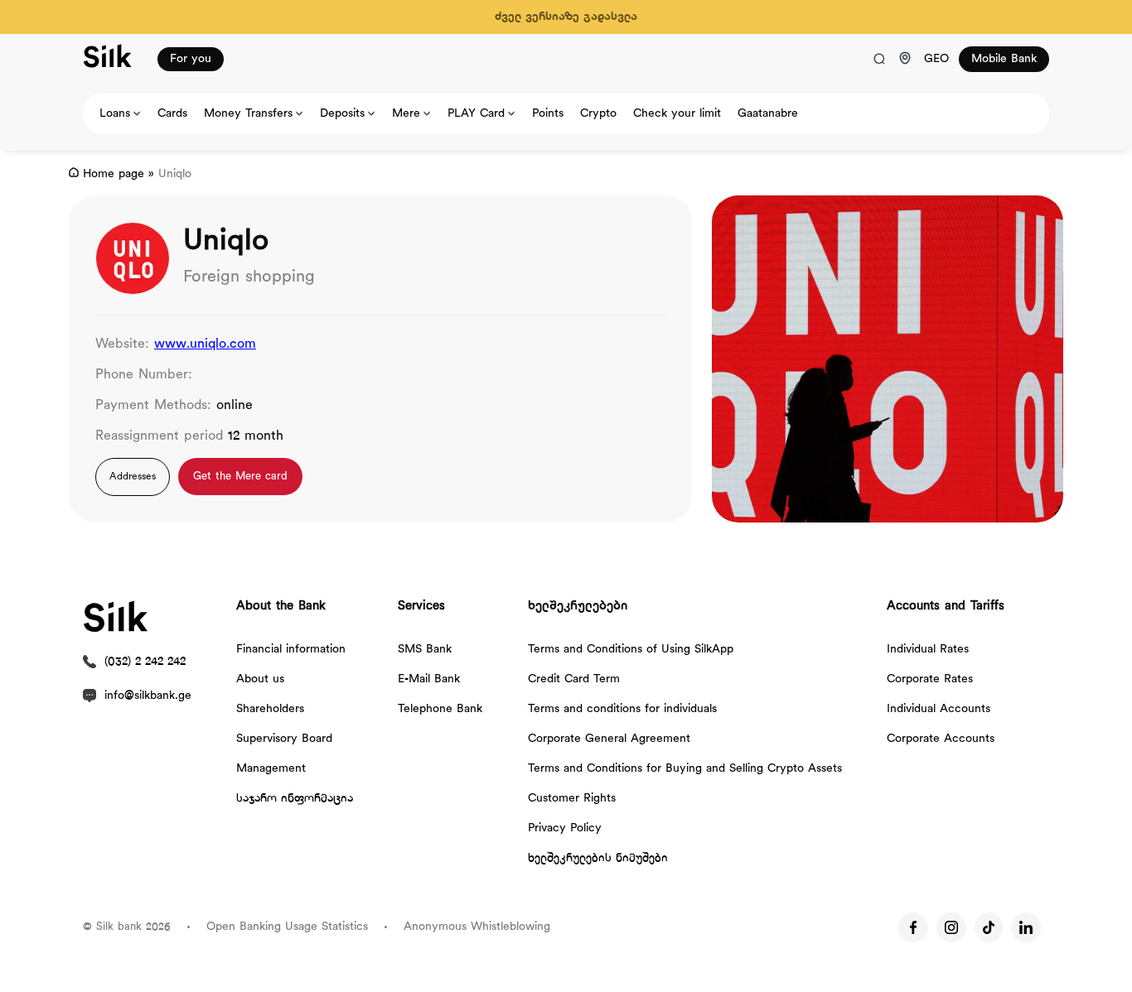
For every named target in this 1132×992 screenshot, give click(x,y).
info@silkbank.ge (147, 696)
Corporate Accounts (940, 739)
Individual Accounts (938, 709)
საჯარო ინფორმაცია (294, 799)
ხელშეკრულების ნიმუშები (598, 858)
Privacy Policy (565, 828)
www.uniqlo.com (205, 344)
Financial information (291, 650)
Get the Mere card (240, 476)
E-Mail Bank (429, 679)
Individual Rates (928, 650)
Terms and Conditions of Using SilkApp (630, 650)
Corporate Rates (930, 679)
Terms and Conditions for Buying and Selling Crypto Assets (685, 769)
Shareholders (270, 709)
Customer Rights (572, 799)
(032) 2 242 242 (145, 662)
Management (271, 769)
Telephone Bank (440, 709)
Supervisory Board (284, 739)
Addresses (132, 477)
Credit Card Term (574, 679)
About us (260, 679)
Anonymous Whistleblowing (477, 927)
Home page (113, 174)
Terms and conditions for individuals (622, 709)
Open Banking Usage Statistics (287, 927)
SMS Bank (425, 650)
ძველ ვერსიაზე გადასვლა (566, 17)
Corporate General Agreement (609, 739)
